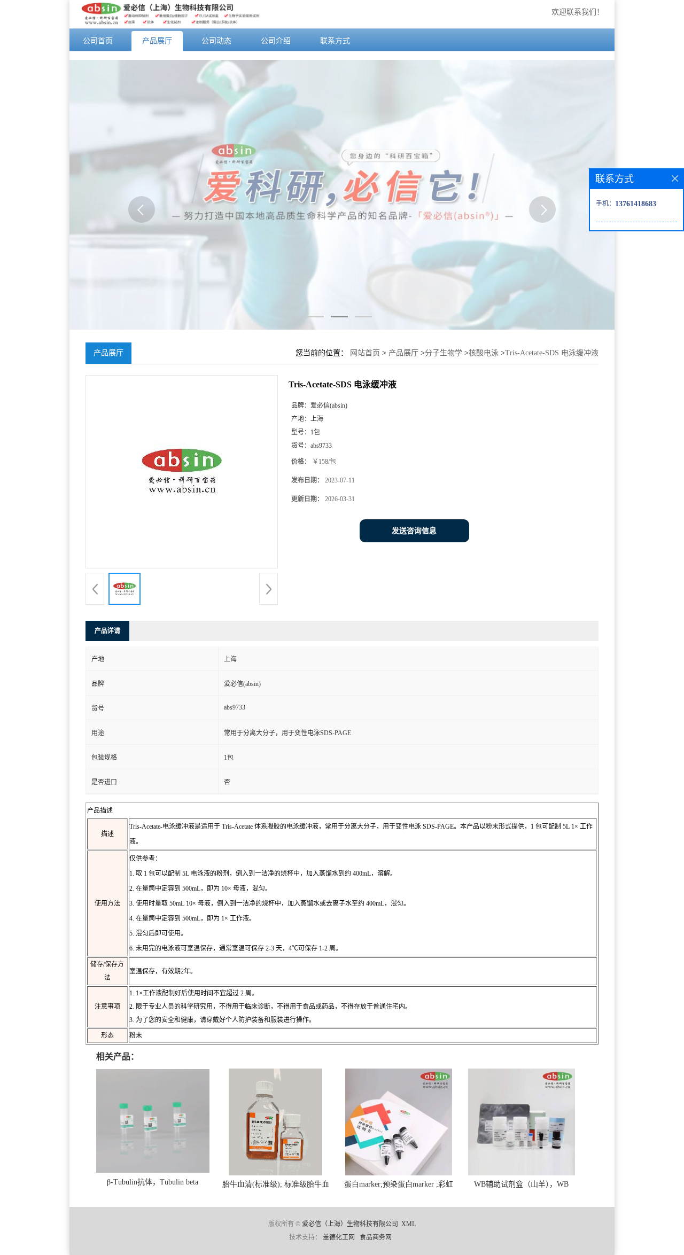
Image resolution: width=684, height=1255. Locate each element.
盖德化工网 (339, 1237)
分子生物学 (443, 353)
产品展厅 (157, 41)
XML (408, 1224)
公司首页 (98, 41)
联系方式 (335, 41)
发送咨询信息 (414, 531)
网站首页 (365, 353)
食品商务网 (376, 1237)
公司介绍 (276, 41)
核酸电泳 (484, 353)
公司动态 (216, 41)
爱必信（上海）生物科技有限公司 (350, 1224)
